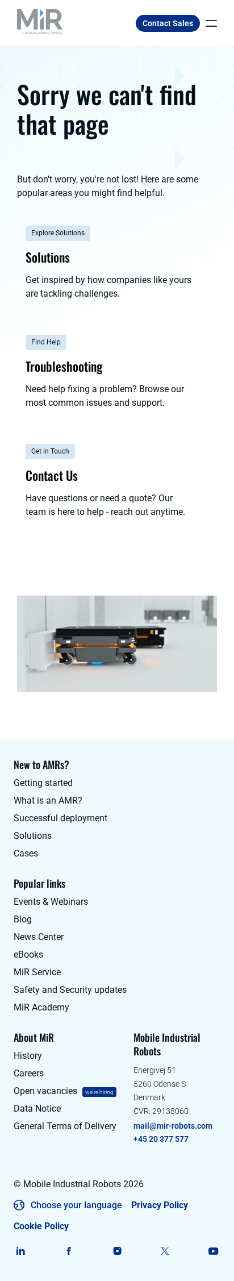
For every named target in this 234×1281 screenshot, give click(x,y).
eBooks (28, 954)
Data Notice (37, 1108)
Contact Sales (168, 23)
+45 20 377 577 (161, 1138)
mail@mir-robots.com (172, 1125)
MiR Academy (41, 1007)
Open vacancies (45, 1090)
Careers (29, 1073)
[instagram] (117, 1251)
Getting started (43, 782)
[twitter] (165, 1251)
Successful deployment (60, 818)
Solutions (33, 835)
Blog (23, 919)
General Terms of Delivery (65, 1126)
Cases (26, 853)
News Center (39, 936)
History (28, 1055)
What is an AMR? (48, 800)
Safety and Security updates (70, 989)
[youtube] (213, 1251)
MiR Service (37, 972)
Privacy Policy (159, 1205)
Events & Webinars (51, 901)
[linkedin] (21, 1251)
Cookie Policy (41, 1226)
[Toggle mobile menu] (208, 23)
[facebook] (69, 1251)
